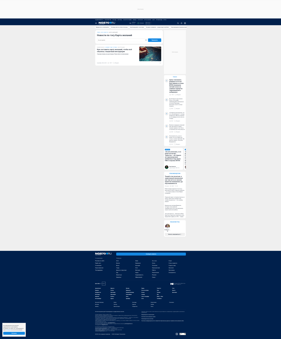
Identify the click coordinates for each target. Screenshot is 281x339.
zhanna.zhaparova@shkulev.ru (101, 328)
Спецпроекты (172, 272)
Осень (153, 263)
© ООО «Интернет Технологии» (118, 334)
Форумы (120, 19)
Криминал (138, 263)
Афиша (134, 19)
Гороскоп (140, 19)
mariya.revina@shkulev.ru (100, 330)
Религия (154, 275)
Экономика (172, 270)
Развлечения (155, 272)
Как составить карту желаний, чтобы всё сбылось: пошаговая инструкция (114, 50)
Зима (136, 260)
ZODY (153, 19)
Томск (98, 32)
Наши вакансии (99, 268)
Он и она (154, 260)
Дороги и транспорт (121, 270)
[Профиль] (185, 23)
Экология (171, 268)
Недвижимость (99, 19)
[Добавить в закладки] (160, 63)
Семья (153, 277)
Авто (117, 260)
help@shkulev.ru (104, 324)
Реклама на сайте (99, 260)
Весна (117, 265)
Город (117, 268)
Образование (138, 277)
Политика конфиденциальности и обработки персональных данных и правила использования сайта (162, 320)
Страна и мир (172, 265)
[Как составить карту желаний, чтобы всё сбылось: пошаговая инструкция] (150, 54)
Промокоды (159, 19)
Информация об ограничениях (147, 314)
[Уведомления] (181, 23)
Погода (114, 19)
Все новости (104, 32)
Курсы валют (147, 19)
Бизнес (118, 263)
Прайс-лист (98, 263)
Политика (154, 265)
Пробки (141, 23)
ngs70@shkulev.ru (111, 322)
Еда (117, 272)
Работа (154, 270)
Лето (136, 268)
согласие (8, 330)
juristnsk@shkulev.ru (128, 323)
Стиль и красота (173, 263)
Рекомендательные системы (147, 318)
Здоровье (118, 277)
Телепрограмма (127, 19)
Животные (119, 275)
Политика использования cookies (148, 316)
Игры (165, 19)
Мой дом (137, 270)
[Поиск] (178, 23)
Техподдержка (99, 270)
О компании (98, 265)
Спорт (170, 260)
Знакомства (108, 19)
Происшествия (156, 268)
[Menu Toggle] (96, 23)
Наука (136, 272)
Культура (137, 265)
